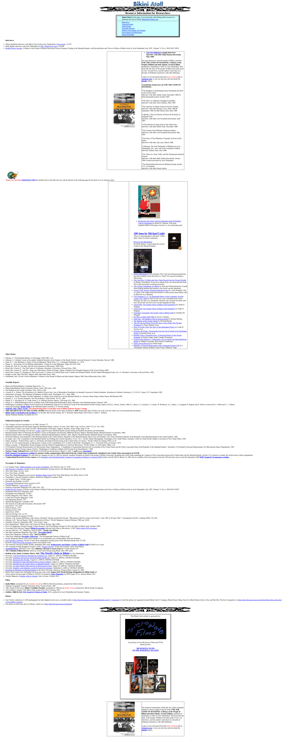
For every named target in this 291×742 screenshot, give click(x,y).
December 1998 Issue (30, 536)
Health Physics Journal (13, 48)
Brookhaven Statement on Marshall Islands (20, 570)
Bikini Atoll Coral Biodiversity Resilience (21, 413)
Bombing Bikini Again (44, 475)
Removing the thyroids (21, 560)
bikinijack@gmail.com (150, 19)
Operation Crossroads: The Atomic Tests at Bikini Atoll (153, 313)
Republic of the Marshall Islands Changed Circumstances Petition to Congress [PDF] (71, 457)
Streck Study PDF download (86, 528)
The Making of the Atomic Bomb (146, 321)
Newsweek (61, 44)
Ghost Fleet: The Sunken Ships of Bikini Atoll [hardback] (154, 309)
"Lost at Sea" (24, 485)
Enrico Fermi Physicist (142, 343)
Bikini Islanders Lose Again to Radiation (34, 467)
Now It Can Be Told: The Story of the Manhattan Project (154, 327)
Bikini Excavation (38, 528)
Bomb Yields (25, 407)
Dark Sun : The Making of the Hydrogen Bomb (151, 319)
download (87, 451)
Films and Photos (128, 35)
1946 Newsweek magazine (22, 543)
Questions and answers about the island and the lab (31, 558)
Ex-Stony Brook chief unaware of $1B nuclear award (32, 566)
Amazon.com (147, 79)
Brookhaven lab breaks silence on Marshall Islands (31, 564)
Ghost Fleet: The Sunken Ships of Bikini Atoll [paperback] (155, 305)
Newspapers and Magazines (132, 32)
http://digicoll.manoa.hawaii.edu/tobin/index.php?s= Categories (96, 600)
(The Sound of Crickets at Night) (35, 592)
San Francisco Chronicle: (14, 469)
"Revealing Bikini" (45, 532)
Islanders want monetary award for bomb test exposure (32, 568)
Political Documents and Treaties (133, 30)
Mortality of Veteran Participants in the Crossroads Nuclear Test (156, 345)
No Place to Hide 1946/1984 (144, 317)
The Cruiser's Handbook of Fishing (146, 286)
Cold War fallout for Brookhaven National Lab (30, 556)
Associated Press (11, 549)
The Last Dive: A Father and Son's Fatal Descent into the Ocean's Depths (160, 280)
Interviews (125, 22)
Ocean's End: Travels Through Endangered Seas (151, 290)
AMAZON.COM (28, 180)
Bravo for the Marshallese (143, 242)
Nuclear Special (47, 547)
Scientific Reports (128, 28)
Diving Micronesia (140, 274)
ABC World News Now (49, 46)
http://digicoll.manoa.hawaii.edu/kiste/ (58, 604)
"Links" (38, 431)
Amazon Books (127, 24)
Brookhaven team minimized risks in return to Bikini (32, 562)
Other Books (126, 26)
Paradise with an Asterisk (28, 576)
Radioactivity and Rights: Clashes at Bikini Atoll (69, 545)
